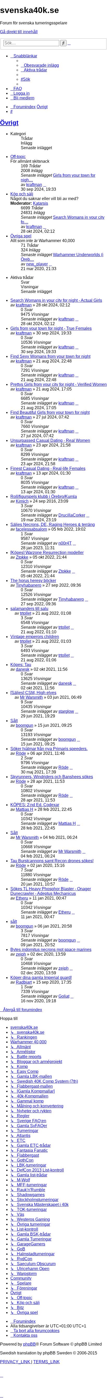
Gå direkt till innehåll (19, 32)
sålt (13, 921)
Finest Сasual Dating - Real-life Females (47, 468)
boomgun (24, 725)
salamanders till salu (29, 608)
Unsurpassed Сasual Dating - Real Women (50, 440)
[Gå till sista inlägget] (76, 319)
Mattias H (24, 809)
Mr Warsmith (31, 697)
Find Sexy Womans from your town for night (50, 356)
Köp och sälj (21, 194)
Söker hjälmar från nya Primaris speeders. (49, 748)
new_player (37, 264)
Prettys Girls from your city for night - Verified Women (58, 384)
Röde (21, 753)
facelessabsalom (31, 529)
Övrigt (9, 122)
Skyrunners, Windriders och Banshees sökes (51, 777)
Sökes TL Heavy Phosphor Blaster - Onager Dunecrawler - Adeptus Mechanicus (50, 891)
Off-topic (18, 156)
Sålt (14, 720)
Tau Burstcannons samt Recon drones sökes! (51, 861)
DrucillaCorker (71, 515)
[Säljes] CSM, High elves (33, 692)
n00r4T (65, 543)
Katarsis (40, 203)
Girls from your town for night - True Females (51, 328)
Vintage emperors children (34, 636)
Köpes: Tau (20, 664)
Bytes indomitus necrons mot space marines (50, 949)
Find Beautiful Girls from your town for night (50, 412)
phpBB (29, 1344)
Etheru (22, 898)
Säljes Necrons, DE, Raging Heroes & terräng (52, 524)
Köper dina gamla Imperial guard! (41, 977)
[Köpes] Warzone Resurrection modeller (47, 552)
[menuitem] (40, 65)
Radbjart (24, 982)
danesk (22, 669)
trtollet (25, 613)
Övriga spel (20, 236)
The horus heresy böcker (33, 580)
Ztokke (22, 557)
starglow (66, 711)
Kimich (22, 501)
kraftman (34, 184)
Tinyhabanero (28, 585)
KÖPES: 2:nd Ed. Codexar (34, 805)
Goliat (63, 996)
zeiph (21, 954)
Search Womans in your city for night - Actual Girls (56, 300)
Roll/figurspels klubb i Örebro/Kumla (43, 496)
